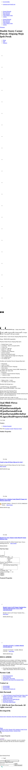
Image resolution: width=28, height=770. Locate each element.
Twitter (11, 428)
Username (2, 760)
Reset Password (18, 765)
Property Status (3, 556)
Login (16, 763)
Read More (5, 614)
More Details (3, 466)
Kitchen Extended (7, 426)
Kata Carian (3, 563)
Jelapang (5, 43)
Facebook (7, 428)
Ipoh (4, 41)
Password (2, 762)
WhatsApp (16, 428)
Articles (5, 16)
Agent (1, 569)
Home (4, 40)
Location (2, 555)
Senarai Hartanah (7, 11)
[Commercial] (13, 558)
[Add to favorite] (3, 312)
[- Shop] (13, 560)
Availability (2, 570)
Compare (2, 738)
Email (20, 428)
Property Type (3, 562)
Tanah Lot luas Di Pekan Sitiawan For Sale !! (11, 462)
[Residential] (13, 562)
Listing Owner (3, 571)
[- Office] (13, 559)
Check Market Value (8, 15)
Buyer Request (6, 12)
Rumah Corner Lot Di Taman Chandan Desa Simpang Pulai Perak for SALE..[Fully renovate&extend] (14, 609)
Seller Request (6, 14)
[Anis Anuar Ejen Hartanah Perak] (10, 565)
